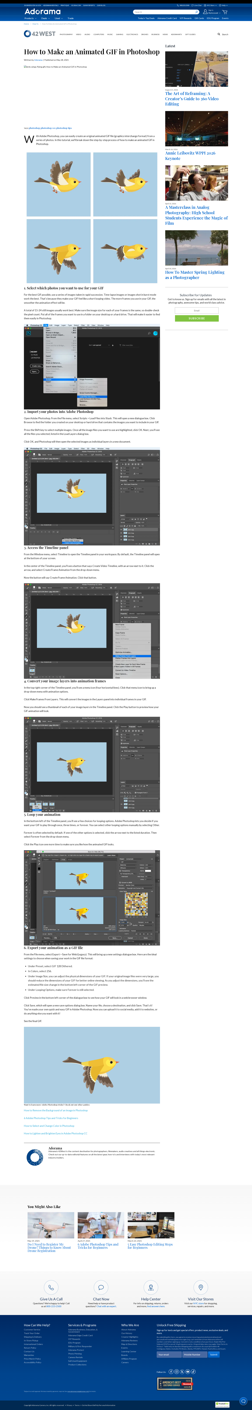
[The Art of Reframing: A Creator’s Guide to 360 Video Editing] (196, 69)
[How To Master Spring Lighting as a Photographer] (196, 248)
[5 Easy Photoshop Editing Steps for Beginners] (151, 1225)
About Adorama (128, 1329)
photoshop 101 (48, 128)
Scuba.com (76, 5)
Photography (66, 34)
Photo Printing (75, 1353)
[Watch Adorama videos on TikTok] (193, 1373)
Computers (98, 34)
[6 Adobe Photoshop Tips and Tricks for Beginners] (101, 1225)
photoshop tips (64, 128)
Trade (71, 18)
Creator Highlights (129, 1337)
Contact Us (29, 1351)
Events (225, 18)
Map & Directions (129, 1344)
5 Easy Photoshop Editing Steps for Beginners (150, 1246)
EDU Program (213, 18)
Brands (124, 1355)
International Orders (33, 1344)
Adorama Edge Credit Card (80, 1335)
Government (74, 1331)
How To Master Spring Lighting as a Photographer (195, 274)
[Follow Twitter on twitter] (182, 1373)
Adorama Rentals (50, 5)
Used (57, 18)
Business (155, 34)
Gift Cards (199, 18)
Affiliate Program (129, 1358)
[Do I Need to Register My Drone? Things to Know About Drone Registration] (51, 1225)
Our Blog (101, 5)
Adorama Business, (77, 1329)
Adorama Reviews (129, 1340)
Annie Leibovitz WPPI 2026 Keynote (190, 155)
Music (110, 34)
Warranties (29, 1355)
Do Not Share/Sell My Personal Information (98, 1405)
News (165, 34)
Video (78, 34)
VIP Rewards (186, 18)
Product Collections (77, 1364)
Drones (144, 34)
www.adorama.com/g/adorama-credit (78, 1391)
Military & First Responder (80, 1346)
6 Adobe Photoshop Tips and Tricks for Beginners (51, 1118)
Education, (91, 1329)
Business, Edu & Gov (32, 5)
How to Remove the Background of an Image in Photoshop (56, 1110)
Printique (65, 5)
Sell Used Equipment (77, 1361)
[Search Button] (196, 12)
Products (29, 18)
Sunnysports (89, 5)
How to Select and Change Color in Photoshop (49, 1125)
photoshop (34, 128)
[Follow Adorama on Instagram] (176, 1373)
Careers (125, 1362)
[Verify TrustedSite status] (223, 1405)
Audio (87, 34)
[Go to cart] (224, 12)
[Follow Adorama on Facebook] (171, 1373)
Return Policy (30, 1348)
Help (223, 5)
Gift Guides (190, 34)
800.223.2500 (184, 5)
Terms (77, 1405)
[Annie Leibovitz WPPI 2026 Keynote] (196, 128)
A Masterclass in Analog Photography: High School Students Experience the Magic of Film (196, 215)
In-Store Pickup (31, 1340)
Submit (213, 1354)
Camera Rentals (75, 1357)
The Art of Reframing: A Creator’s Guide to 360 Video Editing (192, 99)
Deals (44, 18)
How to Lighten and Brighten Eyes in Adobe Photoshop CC (55, 1133)
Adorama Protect (76, 1350)
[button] (243, 1401)
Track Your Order (32, 1333)
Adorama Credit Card (167, 18)
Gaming (119, 34)
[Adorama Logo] (42, 11)
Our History (126, 1333)
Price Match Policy (32, 1358)
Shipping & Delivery (33, 1337)
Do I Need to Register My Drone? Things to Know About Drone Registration (49, 1247)
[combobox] (166, 12)
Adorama (38, 60)
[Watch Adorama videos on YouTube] (187, 1373)
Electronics (132, 34)
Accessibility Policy (32, 1362)
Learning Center (128, 1351)
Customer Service (32, 1329)
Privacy (69, 1405)
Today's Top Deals (146, 18)
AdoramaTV (176, 34)
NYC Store (211, 5)
